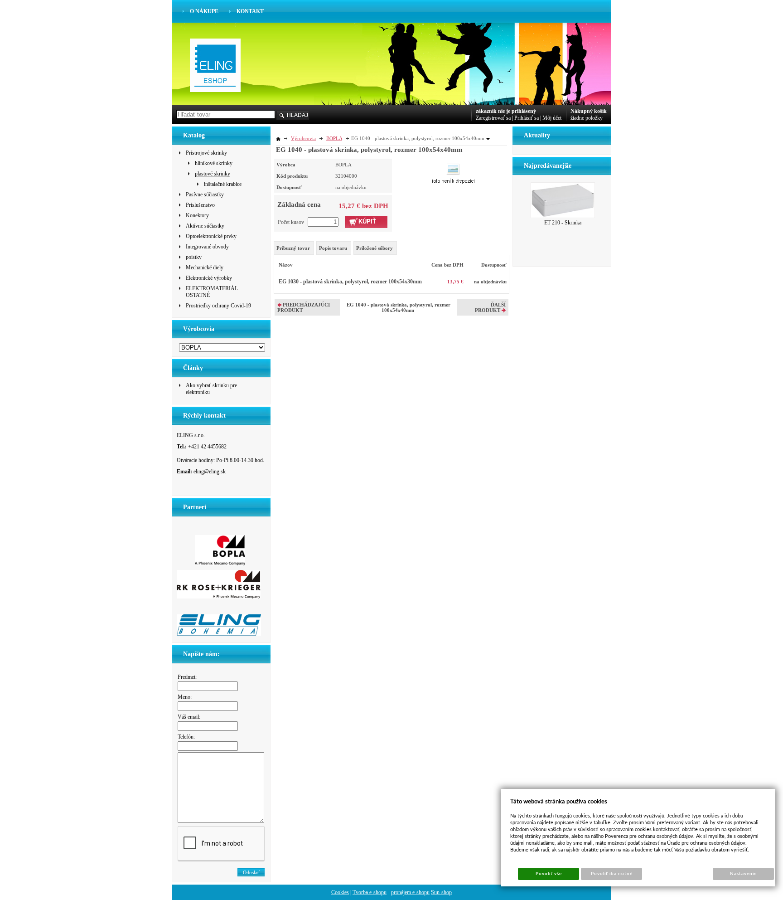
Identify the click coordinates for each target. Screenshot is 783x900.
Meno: (185, 697)
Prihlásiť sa (526, 118)
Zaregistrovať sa (493, 118)
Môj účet (551, 118)
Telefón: (186, 737)
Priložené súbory (374, 248)
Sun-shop (441, 892)
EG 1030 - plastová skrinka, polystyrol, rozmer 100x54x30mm (350, 281)
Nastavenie (743, 873)
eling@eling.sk (209, 471)
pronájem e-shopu (410, 892)
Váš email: (189, 717)
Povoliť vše (549, 873)
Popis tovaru (333, 248)
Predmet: (187, 677)
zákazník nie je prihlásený (506, 111)
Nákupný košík (588, 111)
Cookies (340, 892)
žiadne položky (586, 118)
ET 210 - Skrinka (562, 222)
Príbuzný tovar (293, 248)
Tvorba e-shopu (370, 892)
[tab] (294, 248)
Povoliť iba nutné (612, 873)
